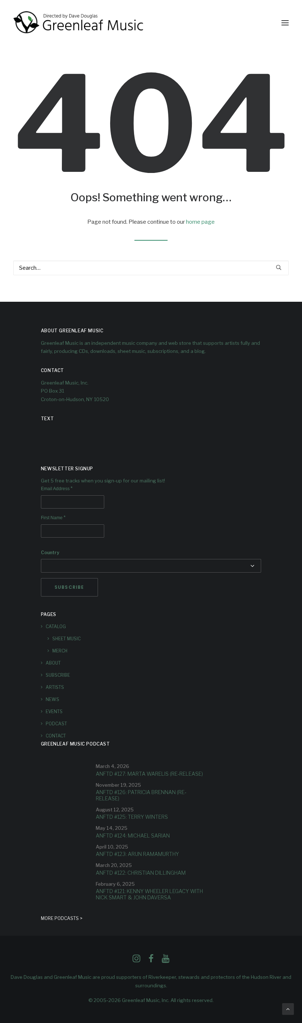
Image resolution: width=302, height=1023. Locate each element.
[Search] (151, 268)
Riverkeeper (162, 977)
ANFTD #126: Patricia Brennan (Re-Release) (141, 795)
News (52, 699)
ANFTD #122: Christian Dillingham (141, 873)
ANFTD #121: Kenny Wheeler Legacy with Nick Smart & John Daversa (149, 894)
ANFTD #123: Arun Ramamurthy (137, 854)
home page (200, 222)
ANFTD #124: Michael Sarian (133, 835)
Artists (55, 687)
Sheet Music (66, 638)
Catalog (56, 626)
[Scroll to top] (288, 1008)
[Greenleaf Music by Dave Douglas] (79, 23)
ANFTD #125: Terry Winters (132, 817)
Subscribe (58, 675)
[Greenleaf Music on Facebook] (136, 960)
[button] (285, 23)
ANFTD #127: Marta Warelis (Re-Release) (149, 774)
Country (50, 552)
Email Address (57, 488)
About (53, 663)
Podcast (56, 723)
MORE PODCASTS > (61, 918)
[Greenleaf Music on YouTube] (165, 960)
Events (54, 711)
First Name (53, 517)
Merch (59, 651)
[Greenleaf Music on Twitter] (151, 960)
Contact (56, 736)
